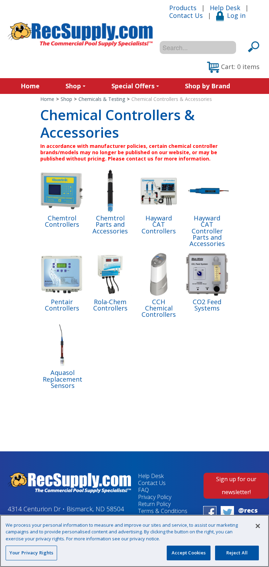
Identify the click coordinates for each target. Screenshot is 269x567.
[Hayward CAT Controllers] (158, 190)
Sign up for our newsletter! (236, 485)
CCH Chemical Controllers (159, 308)
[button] (233, 67)
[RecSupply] (80, 34)
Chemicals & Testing (101, 99)
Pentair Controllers (62, 305)
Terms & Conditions (162, 511)
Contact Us (186, 15)
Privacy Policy (154, 497)
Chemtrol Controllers (62, 221)
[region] (134, 541)
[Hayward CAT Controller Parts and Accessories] (206, 190)
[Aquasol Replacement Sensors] (61, 344)
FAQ (143, 490)
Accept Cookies (189, 552)
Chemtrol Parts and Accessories (110, 224)
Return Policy (154, 504)
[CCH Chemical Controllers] (158, 274)
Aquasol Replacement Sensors (62, 379)
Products (182, 8)
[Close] (257, 526)
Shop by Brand (207, 86)
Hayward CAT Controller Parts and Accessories (207, 231)
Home (30, 86)
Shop (73, 86)
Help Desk (225, 8)
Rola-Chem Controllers (110, 305)
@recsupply (248, 514)
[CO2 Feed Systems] (206, 274)
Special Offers (132, 86)
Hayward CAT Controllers (159, 224)
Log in (236, 15)
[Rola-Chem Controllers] (110, 274)
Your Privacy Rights (31, 552)
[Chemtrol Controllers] (61, 190)
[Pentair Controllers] (61, 274)
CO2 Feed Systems (207, 305)
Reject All (237, 552)
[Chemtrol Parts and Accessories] (110, 190)
